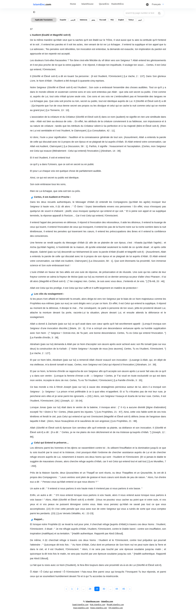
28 (90, 589)
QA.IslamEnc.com (116, 608)
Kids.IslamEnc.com (97, 605)
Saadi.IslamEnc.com (80, 605)
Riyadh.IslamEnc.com (115, 605)
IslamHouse (87, 4)
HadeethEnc (117, 4)
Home (73, 4)
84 (117, 589)
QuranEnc (104, 4)
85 (124, 589)
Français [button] (156, 4)
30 (104, 589)
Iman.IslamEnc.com (81, 608)
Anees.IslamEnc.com (98, 608)
